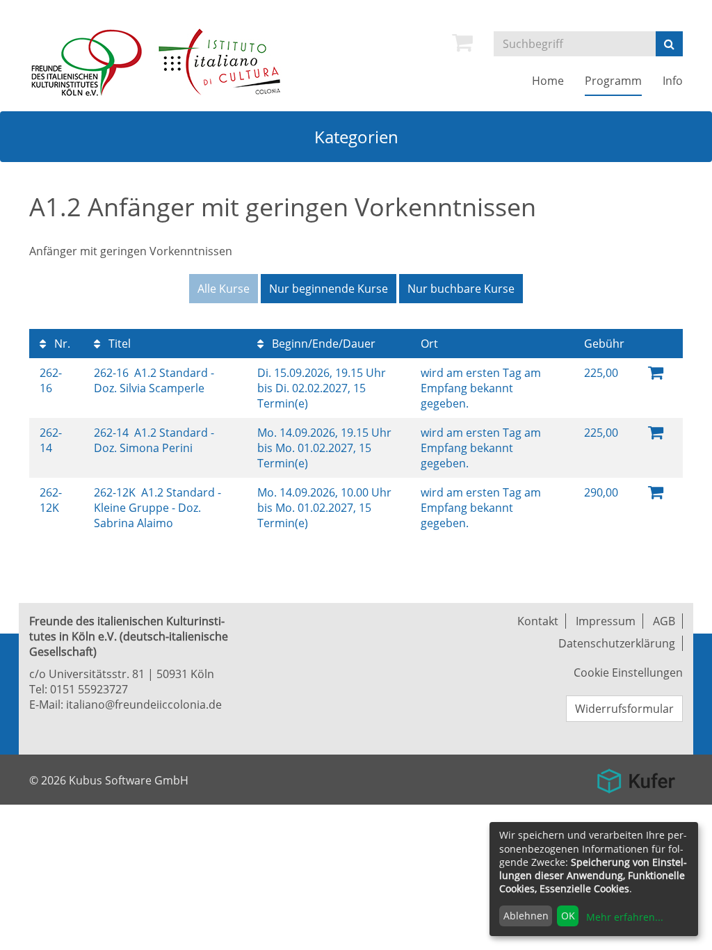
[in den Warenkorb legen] (655, 371)
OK (568, 915)
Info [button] (673, 80)
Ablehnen (526, 915)
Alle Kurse (223, 288)
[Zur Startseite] (90, 61)
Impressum (606, 621)
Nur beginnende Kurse (328, 288)
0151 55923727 (89, 689)
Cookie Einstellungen (628, 672)
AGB (664, 621)
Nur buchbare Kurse (461, 288)
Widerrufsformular (624, 708)
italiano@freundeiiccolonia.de (144, 704)
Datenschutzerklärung (616, 643)
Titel (118, 343)
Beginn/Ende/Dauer (322, 343)
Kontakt (537, 621)
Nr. (60, 343)
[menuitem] (462, 42)
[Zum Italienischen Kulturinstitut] (220, 61)
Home (548, 80)
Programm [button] (613, 80)
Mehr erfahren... (624, 917)
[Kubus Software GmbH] (636, 775)
